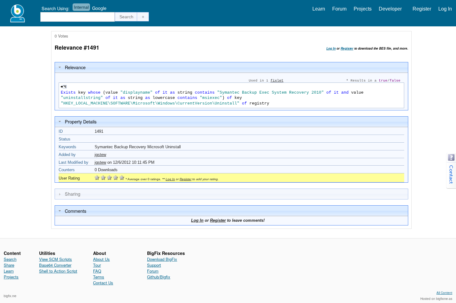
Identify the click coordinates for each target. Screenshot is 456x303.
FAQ (97, 271)
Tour (97, 265)
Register (422, 8)
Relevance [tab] (75, 67)
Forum (339, 8)
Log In (445, 8)
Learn (318, 8)
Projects (363, 8)
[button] (126, 16)
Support (154, 265)
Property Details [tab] (80, 121)
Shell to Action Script (58, 271)
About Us (101, 259)
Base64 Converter (55, 265)
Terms (98, 277)
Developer (390, 8)
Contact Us (103, 283)
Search (10, 259)
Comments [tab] (75, 210)
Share (9, 265)
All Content (444, 293)
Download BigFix (162, 259)
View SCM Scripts (55, 259)
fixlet (277, 80)
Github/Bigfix (158, 277)
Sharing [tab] (72, 193)
